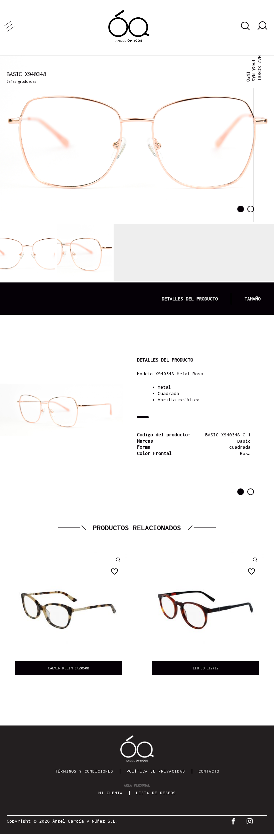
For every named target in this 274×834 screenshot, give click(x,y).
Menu (12, 26)
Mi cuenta (110, 793)
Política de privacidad (156, 771)
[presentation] (10, 615)
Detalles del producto (190, 298)
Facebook (234, 821)
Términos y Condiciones (84, 771)
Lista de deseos (156, 793)
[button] (240, 209)
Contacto (208, 771)
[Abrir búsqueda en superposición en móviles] (244, 26)
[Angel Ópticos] (128, 26)
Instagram (251, 821)
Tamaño (253, 298)
